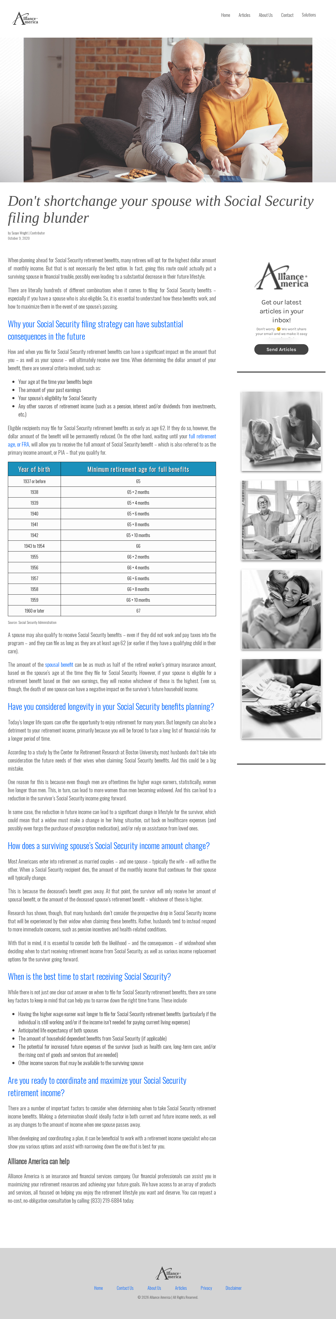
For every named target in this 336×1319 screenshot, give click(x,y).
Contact (287, 15)
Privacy (206, 1288)
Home (225, 15)
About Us (266, 15)
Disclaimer (234, 1288)
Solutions (309, 15)
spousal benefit (59, 664)
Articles (244, 15)
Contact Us (125, 1288)
